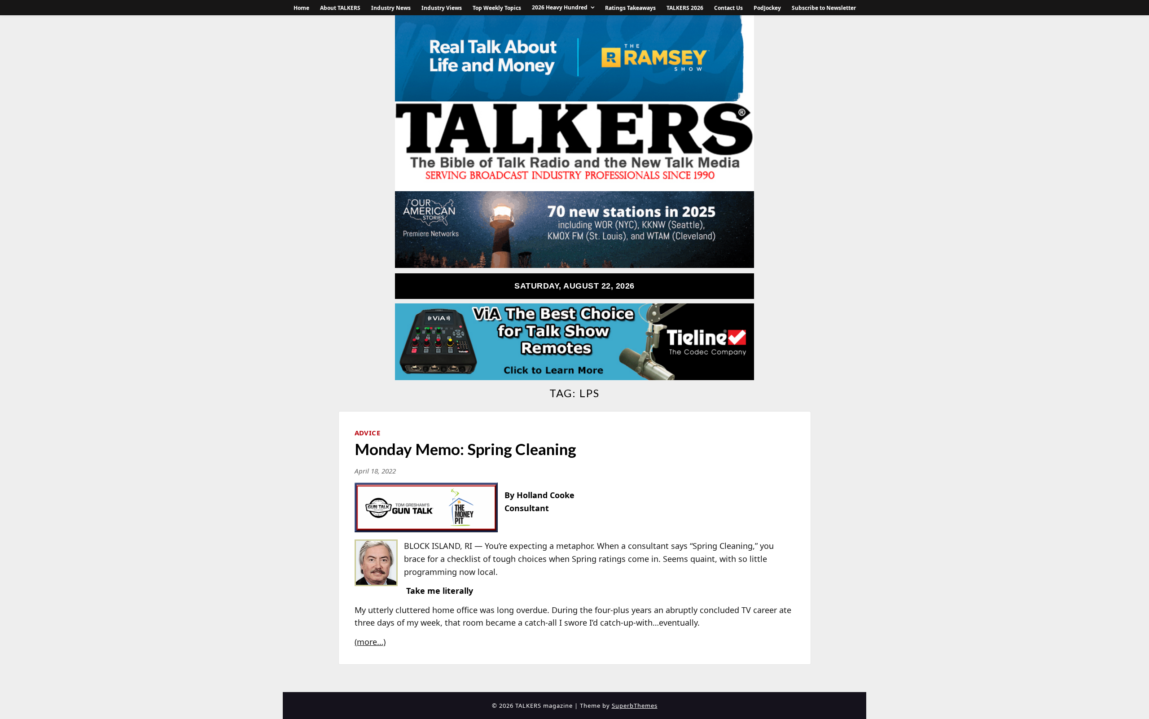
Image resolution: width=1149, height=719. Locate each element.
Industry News (391, 8)
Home (301, 8)
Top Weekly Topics (497, 8)
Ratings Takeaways (630, 8)
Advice (368, 432)
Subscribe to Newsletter (824, 8)
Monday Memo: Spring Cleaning (465, 448)
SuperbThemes (635, 705)
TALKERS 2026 (685, 8)
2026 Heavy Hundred (560, 7)
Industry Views (441, 8)
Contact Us (728, 8)
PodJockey (767, 8)
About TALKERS (340, 8)
